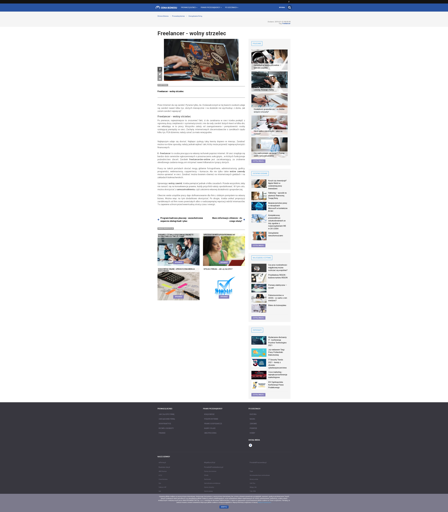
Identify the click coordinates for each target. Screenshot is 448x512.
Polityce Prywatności (264, 502)
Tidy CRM (253, 491)
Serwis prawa (208, 491)
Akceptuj (224, 507)
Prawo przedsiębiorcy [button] (210, 7)
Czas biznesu (163, 479)
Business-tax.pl (164, 467)
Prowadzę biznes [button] (188, 7)
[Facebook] (160, 69)
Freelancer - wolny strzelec (171, 91)
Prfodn (206, 475)
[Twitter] (160, 74)
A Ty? (160, 475)
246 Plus (252, 483)
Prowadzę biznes (178, 16)
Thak (251, 471)
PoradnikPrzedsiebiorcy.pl (213, 467)
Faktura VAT (162, 487)
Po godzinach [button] (231, 7)
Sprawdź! (178, 262)
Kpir (160, 491)
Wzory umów (254, 479)
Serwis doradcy (209, 487)
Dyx (160, 483)
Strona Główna (163, 16)
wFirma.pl (162, 462)
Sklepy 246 (253, 487)
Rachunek (207, 479)
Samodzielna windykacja (212, 483)
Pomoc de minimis (210, 471)
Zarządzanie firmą (195, 16)
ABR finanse (163, 471)
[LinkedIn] (160, 78)
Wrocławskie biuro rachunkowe (260, 475)
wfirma (282, 7)
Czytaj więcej (258, 161)
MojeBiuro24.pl (209, 462)
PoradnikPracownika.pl (258, 462)
